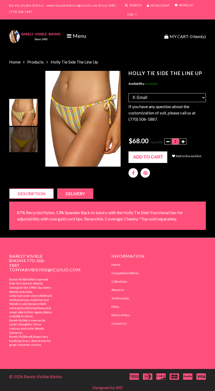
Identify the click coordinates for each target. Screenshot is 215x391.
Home (14, 61)
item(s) (188, 36)
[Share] (133, 173)
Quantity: (157, 142)
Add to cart (148, 157)
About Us (117, 290)
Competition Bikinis (125, 273)
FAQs (115, 307)
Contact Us (119, 323)
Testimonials (120, 298)
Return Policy (120, 315)
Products (35, 61)
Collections (119, 281)
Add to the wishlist (188, 156)
